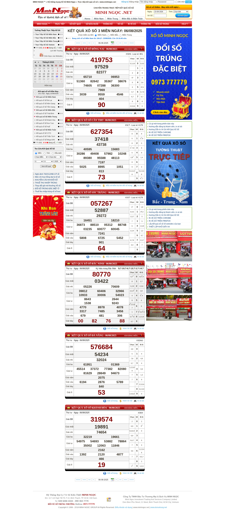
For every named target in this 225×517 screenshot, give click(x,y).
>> (120, 43)
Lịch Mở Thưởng (56, 51)
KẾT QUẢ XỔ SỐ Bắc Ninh (88, 263)
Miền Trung (112, 19)
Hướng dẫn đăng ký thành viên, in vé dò (165, 127)
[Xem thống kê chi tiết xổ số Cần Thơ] (141, 119)
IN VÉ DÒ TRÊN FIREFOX (160, 135)
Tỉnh (48, 153)
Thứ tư (69, 54)
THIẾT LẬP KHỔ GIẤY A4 (159, 227)
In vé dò (140, 113)
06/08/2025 (111, 49)
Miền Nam (99, 19)
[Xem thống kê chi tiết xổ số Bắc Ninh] (141, 263)
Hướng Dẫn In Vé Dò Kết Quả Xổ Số (164, 129)
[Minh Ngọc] (57, 13)
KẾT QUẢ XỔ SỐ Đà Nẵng (87, 335)
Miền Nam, (102, 35)
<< (89, 43)
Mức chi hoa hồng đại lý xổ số (47, 177)
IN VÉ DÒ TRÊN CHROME (160, 132)
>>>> (131, 43)
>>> (125, 43)
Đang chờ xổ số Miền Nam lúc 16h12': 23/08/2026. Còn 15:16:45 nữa (99, 38)
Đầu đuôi (57, 153)
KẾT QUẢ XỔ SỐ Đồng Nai (88, 49)
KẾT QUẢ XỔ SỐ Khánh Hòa (89, 407)
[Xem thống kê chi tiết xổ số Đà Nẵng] (141, 335)
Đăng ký (125, 2)
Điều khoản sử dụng (123, 507)
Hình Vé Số (127, 328)
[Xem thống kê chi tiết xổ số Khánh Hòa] (141, 407)
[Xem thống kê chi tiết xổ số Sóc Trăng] (141, 192)
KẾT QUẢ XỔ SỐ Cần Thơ (87, 120)
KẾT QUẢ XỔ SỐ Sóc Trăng (89, 192)
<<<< (78, 43)
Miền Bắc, (114, 35)
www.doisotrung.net (158, 507)
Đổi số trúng (95, 113)
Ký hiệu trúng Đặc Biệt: (106, 268)
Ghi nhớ (181, 2)
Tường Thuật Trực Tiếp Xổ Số (47, 30)
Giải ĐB (69, 60)
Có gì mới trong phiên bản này (161, 124)
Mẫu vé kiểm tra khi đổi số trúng (119, 113)
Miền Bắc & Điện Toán (132, 19)
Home (87, 19)
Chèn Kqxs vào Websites (53, 56)
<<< (84, 43)
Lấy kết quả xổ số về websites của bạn (165, 224)
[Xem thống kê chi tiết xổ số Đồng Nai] (141, 48)
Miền (39, 153)
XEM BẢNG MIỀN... (131, 49)
